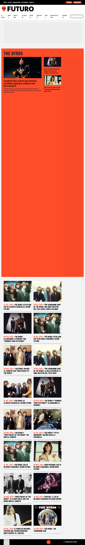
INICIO (5, 2)
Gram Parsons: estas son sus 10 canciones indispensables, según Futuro (52, 89)
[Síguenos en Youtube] (78, 8)
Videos (46, 16)
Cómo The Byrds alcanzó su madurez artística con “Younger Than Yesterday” (52, 71)
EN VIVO (10, 2)
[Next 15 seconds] (53, 542)
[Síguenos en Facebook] (73, 8)
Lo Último (2, 16)
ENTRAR (69, 2)
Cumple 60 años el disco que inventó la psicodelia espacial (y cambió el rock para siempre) (20, 83)
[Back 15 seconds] (45, 542)
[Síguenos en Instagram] (68, 8)
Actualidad (24, 16)
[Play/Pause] (49, 542)
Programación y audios (70, 542)
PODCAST (31, 2)
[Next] (57, 542)
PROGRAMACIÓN (16, 2)
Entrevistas (39, 16)
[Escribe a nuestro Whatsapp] (83, 8)
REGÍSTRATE (77, 2)
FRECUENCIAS (24, 2)
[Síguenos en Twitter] (75, 8)
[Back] (41, 542)
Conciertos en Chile (54, 16)
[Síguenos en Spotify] (80, 8)
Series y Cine (16, 16)
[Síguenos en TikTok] (70, 8)
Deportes (31, 16)
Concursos (64, 16)
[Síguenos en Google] (65, 8)
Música (9, 16)
